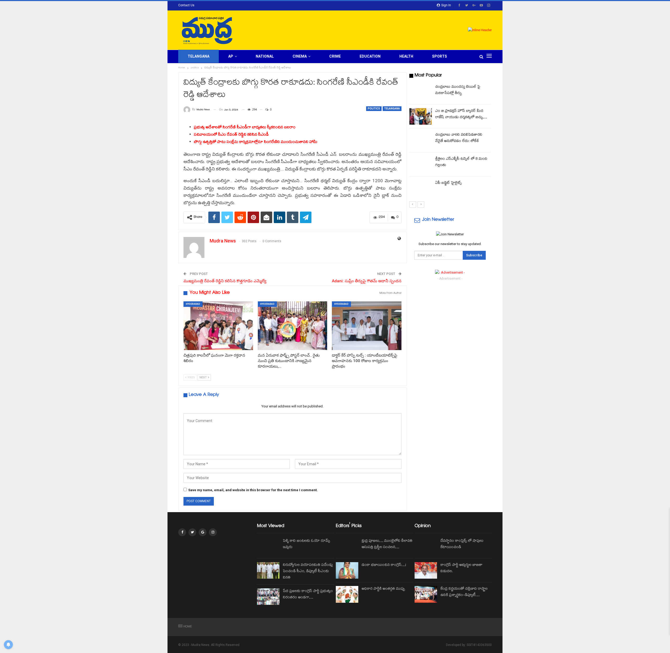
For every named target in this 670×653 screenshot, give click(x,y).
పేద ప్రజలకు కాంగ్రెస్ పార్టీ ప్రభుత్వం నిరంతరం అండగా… (308, 594)
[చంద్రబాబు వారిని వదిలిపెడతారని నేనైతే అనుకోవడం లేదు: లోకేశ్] (420, 140)
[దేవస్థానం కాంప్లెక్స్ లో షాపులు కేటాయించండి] (426, 546)
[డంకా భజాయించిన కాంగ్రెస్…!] (347, 570)
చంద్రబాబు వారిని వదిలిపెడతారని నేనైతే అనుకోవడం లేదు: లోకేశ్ (458, 138)
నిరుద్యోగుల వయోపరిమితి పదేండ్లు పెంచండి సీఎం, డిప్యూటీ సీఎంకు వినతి (308, 571)
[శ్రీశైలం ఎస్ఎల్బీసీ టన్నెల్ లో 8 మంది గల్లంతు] (420, 164)
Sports (439, 56)
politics (374, 108)
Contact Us (186, 5)
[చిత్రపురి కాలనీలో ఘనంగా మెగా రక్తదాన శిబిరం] (218, 325)
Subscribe (474, 255)
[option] (450, 141)
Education (370, 56)
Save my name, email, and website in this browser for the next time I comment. (253, 490)
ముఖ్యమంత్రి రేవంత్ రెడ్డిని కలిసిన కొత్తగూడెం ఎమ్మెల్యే (224, 281)
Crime (335, 56)
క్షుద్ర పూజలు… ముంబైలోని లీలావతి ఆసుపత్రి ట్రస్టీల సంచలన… (387, 544)
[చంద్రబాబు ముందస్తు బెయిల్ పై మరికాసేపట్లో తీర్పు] (420, 92)
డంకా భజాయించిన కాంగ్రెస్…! (384, 565)
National (265, 56)
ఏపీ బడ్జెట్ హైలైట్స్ (448, 183)
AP (230, 56)
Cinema (300, 56)
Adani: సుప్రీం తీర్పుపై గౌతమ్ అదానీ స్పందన (366, 281)
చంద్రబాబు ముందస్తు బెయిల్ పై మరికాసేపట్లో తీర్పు (457, 90)
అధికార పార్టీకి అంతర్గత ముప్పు (383, 589)
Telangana (198, 56)
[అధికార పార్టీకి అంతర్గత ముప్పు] (347, 594)
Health (406, 56)
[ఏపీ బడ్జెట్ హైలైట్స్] (420, 188)
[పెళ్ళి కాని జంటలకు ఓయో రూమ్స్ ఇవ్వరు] (268, 546)
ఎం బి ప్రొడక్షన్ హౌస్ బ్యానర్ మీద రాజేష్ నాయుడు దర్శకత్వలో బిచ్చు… (461, 114)
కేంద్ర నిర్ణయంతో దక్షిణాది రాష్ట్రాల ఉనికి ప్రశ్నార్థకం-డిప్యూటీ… (464, 592)
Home (187, 627)
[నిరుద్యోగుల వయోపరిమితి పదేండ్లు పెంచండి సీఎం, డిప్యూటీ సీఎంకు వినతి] (268, 570)
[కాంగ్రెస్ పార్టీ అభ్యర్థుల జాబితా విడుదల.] (426, 570)
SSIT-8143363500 (479, 645)
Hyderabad (193, 304)
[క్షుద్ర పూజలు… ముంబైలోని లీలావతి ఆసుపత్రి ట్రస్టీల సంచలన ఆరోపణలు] (347, 546)
